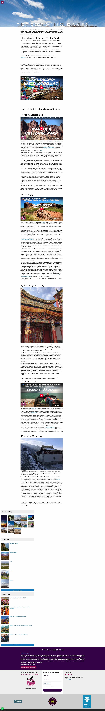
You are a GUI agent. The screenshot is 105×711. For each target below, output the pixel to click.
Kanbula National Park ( (55, 141)
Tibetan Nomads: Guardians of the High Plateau (19, 634)
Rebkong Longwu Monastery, (48, 147)
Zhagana (11, 570)
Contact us (23, 57)
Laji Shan (43, 222)
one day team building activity (27, 239)
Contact (37, 674)
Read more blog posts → (17, 644)
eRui (6, 710)
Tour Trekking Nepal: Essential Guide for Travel (19, 597)
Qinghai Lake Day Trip (25, 653)
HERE (40, 150)
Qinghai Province (34, 408)
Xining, (36, 141)
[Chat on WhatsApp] (2, 708)
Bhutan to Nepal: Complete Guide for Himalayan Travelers (21, 625)
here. (28, 279)
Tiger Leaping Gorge (14, 543)
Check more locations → (17, 590)
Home (22, 674)
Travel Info (28, 674)
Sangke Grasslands (13, 552)
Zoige (11, 561)
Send (52, 690)
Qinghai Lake (34, 412)
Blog (33, 674)
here (30, 433)
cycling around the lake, (49, 427)
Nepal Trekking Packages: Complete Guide (18, 616)
